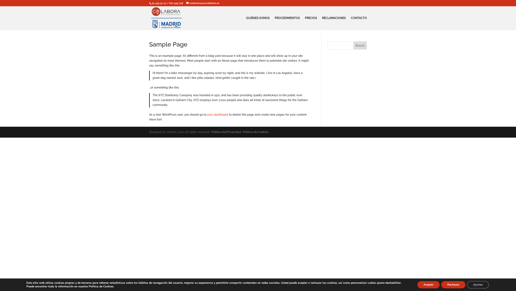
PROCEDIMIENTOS (287, 18)
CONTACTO (359, 18)
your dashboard (217, 114)
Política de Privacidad (226, 132)
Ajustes (478, 285)
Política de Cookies (255, 132)
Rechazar (453, 285)
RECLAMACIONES (334, 18)
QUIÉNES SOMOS (258, 18)
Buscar (360, 45)
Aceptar (428, 285)
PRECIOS (311, 18)
